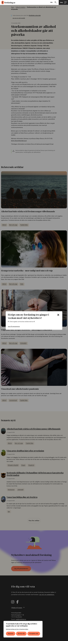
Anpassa (10, 633)
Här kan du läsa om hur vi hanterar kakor (17, 629)
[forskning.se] (7, 2)
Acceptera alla (33, 633)
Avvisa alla (21, 633)
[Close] (58, 314)
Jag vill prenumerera (14, 326)
